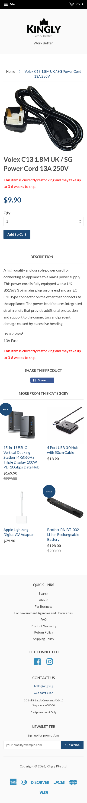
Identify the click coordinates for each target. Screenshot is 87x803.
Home (10, 71)
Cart (80, 4)
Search (43, 593)
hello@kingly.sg (43, 685)
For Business (43, 606)
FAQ (44, 619)
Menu (13, 4)
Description (41, 257)
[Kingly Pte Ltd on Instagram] (49, 661)
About (43, 600)
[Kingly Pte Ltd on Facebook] (37, 661)
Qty (6, 212)
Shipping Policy (43, 639)
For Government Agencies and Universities (43, 613)
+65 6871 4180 (43, 693)
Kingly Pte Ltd (57, 766)
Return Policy (43, 632)
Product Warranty (43, 626)
